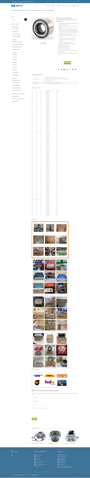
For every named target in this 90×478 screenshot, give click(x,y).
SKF (13, 455)
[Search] (78, 5)
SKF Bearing (15, 54)
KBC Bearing (15, 59)
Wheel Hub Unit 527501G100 (66, 443)
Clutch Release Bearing (17, 36)
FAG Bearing (15, 67)
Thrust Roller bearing (16, 82)
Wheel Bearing (15, 31)
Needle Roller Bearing (16, 85)
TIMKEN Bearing (15, 75)
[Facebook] (59, 69)
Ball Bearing (14, 39)
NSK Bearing (15, 62)
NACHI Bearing (15, 72)
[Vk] (75, 69)
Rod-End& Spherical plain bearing (17, 98)
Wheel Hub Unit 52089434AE (34, 443)
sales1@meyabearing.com (63, 456)
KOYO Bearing (15, 70)
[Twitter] (61, 69)
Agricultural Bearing (15, 96)
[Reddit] (67, 69)
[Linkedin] (64, 69)
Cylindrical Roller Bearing (17, 87)
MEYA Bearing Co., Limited (26, 474)
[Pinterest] (72, 69)
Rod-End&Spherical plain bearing (41, 464)
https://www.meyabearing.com (64, 465)
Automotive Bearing (15, 26)
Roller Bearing (14, 78)
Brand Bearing (14, 52)
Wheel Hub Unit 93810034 (50, 443)
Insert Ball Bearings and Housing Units (18, 93)
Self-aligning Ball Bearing (17, 46)
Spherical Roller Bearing (17, 90)
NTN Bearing (15, 57)
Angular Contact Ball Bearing (17, 44)
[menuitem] (49, 5)
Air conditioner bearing (16, 34)
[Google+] (70, 69)
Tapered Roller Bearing (16, 80)
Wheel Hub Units (15, 28)
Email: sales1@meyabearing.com (28, 1)
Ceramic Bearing (15, 101)
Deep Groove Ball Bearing (17, 41)
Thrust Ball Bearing (16, 49)
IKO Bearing (15, 64)
